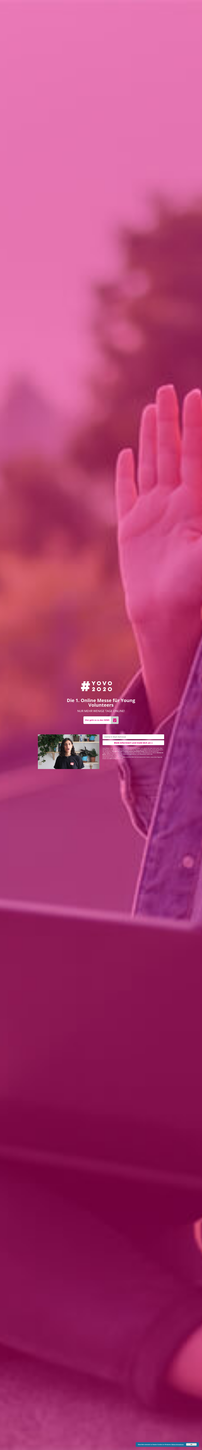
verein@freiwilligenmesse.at (114, 758)
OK (191, 1444)
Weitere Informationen (177, 1444)
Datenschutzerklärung (109, 755)
